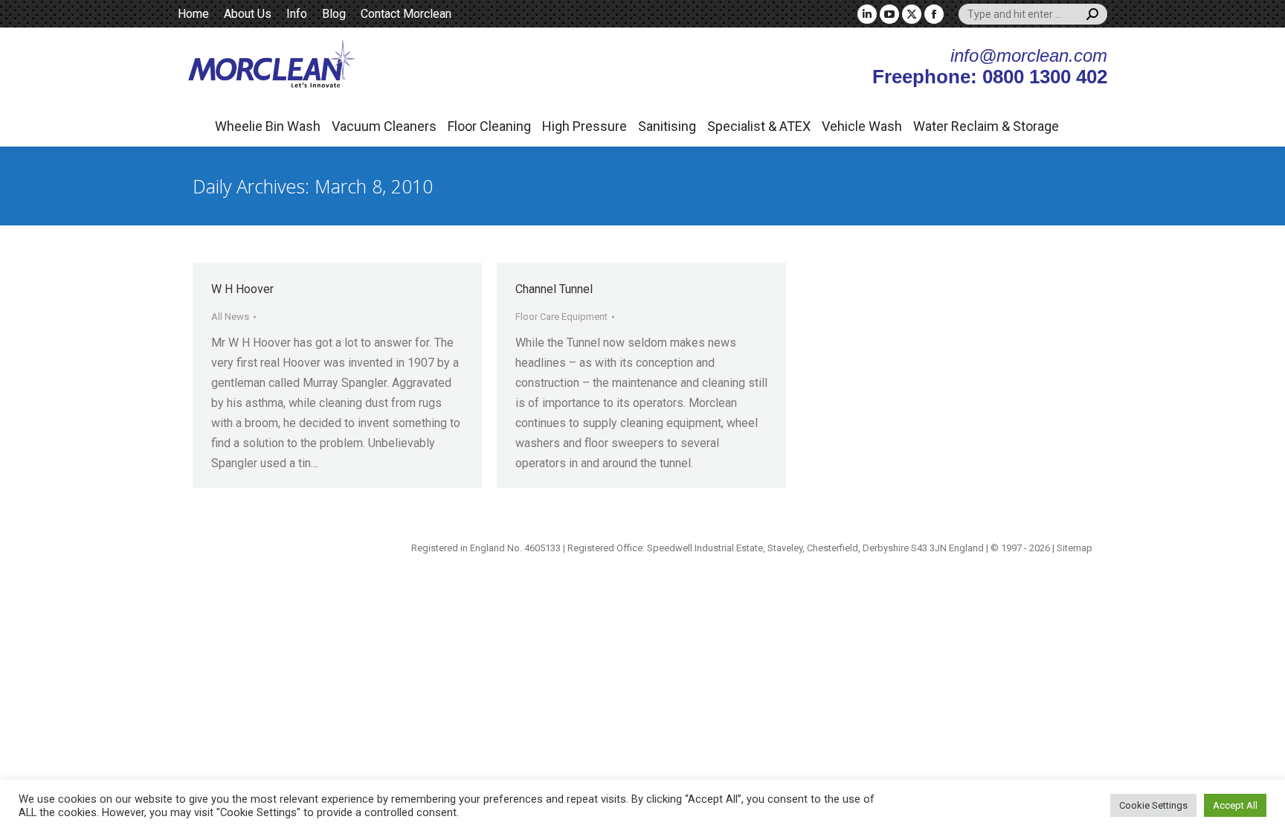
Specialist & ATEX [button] (759, 126)
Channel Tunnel (554, 289)
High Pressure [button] (584, 126)
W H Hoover (242, 289)
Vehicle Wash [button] (862, 126)
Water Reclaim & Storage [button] (986, 126)
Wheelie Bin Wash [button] (268, 126)
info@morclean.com (1028, 55)
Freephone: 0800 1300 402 (989, 76)
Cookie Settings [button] (1153, 805)
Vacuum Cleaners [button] (384, 126)
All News (230, 316)
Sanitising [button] (667, 126)
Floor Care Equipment (561, 316)
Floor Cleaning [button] (489, 126)
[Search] (1092, 14)
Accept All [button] (1235, 805)
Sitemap (1074, 548)
